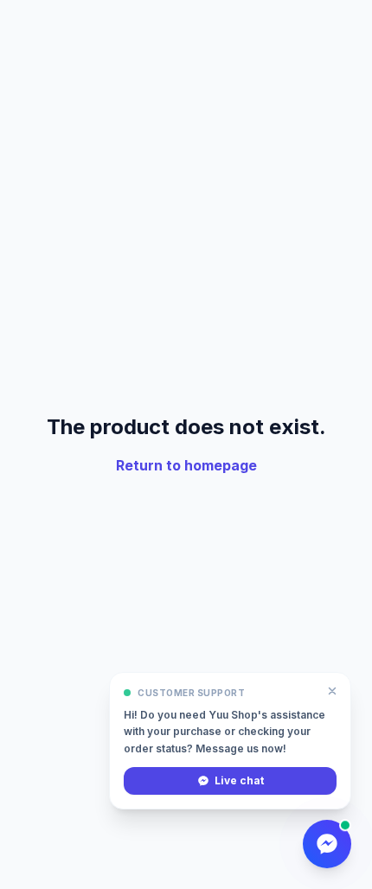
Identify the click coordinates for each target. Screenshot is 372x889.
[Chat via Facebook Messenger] (327, 844)
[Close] (332, 690)
